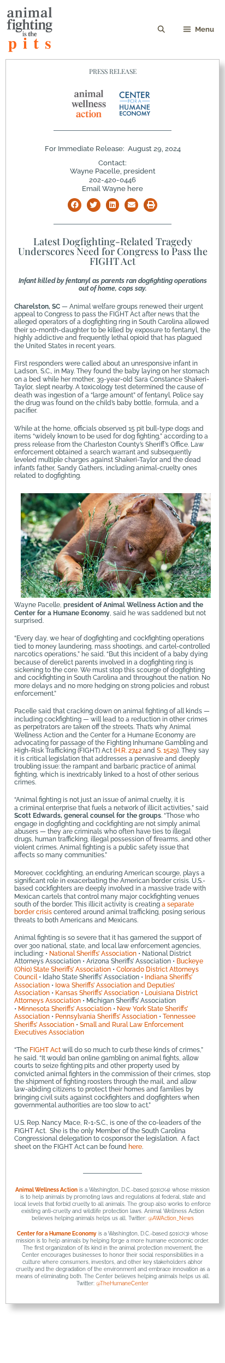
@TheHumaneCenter (122, 1283)
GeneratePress (112, 1347)
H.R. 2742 (128, 750)
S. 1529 (167, 750)
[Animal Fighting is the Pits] (29, 29)
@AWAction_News (171, 1218)
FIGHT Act (45, 1050)
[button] (74, 205)
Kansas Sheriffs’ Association (97, 993)
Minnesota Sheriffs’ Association (64, 1009)
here (135, 1147)
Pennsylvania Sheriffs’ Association (106, 1016)
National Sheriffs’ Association (93, 953)
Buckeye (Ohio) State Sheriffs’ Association (108, 965)
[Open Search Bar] (162, 29)
